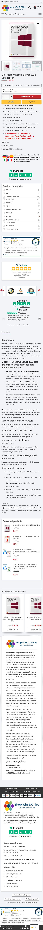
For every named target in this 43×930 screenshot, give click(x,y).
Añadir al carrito (27, 96)
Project (9, 203)
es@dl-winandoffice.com (10, 2)
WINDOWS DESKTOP (12, 220)
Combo (8, 190)
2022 (10, 149)
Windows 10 (10, 222)
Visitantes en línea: (11, 789)
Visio (8, 206)
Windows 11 (10, 226)
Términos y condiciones (13, 874)
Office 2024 (10, 199)
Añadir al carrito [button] (13, 629)
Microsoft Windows (13, 209)
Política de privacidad (12, 886)
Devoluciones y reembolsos (14, 880)
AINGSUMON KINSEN (7, 926)
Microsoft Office (12, 197)
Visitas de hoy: (30, 789)
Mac (7, 193)
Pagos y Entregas (11, 883)
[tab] (6, 332)
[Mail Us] (2, 2)
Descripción (6, 332)
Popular (9, 213)
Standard (20, 149)
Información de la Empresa (14, 870)
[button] (38, 23)
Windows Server (12, 229)
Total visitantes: (29, 792)
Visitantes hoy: (10, 792)
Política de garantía (12, 877)
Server (11, 146)
